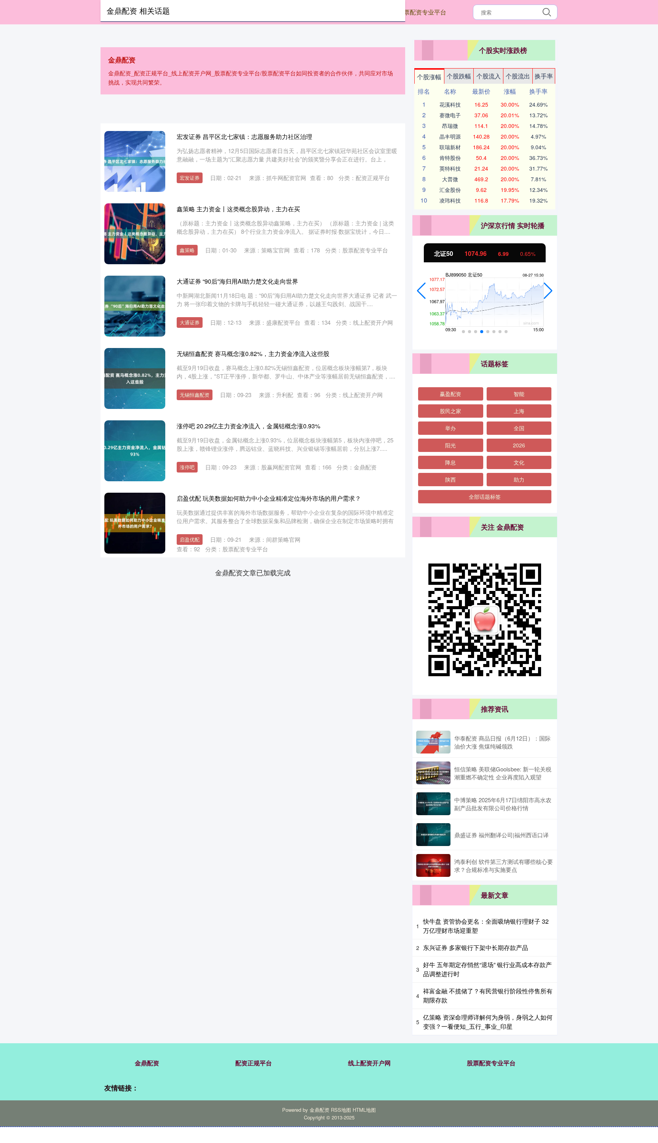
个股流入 (488, 76)
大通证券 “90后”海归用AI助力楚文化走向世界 (237, 281)
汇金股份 (450, 189)
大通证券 (190, 322)
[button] (421, 291)
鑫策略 (187, 250)
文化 (519, 462)
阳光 (450, 445)
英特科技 (450, 168)
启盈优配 (190, 539)
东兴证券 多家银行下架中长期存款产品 (475, 947)
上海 (519, 411)
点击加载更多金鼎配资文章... (253, 572)
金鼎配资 (147, 1062)
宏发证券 (190, 177)
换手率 (544, 76)
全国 (519, 428)
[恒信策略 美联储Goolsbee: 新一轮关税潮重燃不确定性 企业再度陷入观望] (433, 772)
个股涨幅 (429, 76)
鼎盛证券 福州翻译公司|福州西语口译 (501, 835)
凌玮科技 (450, 200)
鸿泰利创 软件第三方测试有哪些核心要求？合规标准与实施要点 (503, 865)
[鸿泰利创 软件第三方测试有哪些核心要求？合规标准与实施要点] (433, 865)
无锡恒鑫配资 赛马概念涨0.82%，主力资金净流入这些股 (253, 353)
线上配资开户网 (369, 1062)
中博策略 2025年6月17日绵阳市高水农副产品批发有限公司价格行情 (502, 804)
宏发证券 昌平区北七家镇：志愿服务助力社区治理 (244, 136)
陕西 (450, 479)
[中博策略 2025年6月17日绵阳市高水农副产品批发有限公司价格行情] (433, 803)
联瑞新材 (450, 147)
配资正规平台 (253, 1062)
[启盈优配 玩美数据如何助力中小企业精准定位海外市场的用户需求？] (134, 523)
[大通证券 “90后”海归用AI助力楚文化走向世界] (134, 306)
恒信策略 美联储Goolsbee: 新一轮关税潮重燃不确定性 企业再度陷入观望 (502, 773)
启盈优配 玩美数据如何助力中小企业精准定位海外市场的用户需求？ (269, 498)
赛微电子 (450, 115)
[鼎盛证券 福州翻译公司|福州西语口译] (433, 834)
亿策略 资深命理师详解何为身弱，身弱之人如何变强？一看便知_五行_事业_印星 (488, 1022)
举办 (450, 428)
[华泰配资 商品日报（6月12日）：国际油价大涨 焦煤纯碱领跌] (433, 742)
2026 (519, 445)
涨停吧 (187, 467)
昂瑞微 (450, 125)
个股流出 (518, 76)
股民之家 (450, 411)
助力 (519, 479)
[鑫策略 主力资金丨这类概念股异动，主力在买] (134, 233)
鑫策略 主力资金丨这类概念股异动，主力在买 (238, 208)
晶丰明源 (450, 136)
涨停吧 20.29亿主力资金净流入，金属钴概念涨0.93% (248, 425)
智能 (519, 393)
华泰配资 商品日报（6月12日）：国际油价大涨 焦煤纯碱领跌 (502, 742)
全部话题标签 (485, 496)
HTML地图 (364, 1109)
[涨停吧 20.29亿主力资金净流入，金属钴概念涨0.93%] (134, 450)
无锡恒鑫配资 (194, 394)
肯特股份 (450, 157)
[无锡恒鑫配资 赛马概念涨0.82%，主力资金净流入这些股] (134, 378)
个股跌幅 (459, 76)
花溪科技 (450, 104)
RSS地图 (341, 1109)
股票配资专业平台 (422, 12)
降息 (450, 462)
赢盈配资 (450, 393)
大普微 (450, 179)
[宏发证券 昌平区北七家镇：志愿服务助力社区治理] (134, 161)
